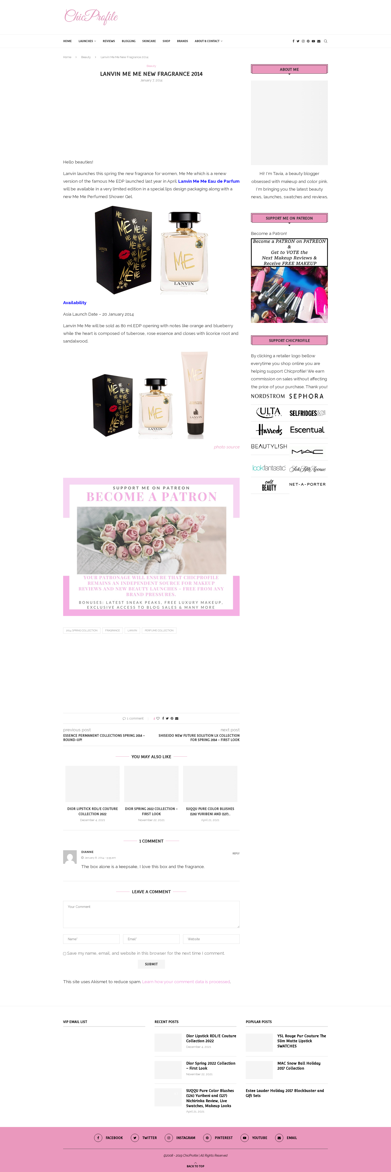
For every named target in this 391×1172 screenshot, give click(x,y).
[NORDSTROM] (268, 394)
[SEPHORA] (306, 394)
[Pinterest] (308, 41)
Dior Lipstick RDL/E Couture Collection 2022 (211, 1038)
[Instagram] (303, 41)
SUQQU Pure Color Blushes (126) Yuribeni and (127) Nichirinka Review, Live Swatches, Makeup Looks (210, 1098)
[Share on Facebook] (163, 718)
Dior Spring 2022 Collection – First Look (210, 1065)
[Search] (325, 41)
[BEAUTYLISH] (269, 444)
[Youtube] (313, 41)
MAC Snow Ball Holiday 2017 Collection (299, 1065)
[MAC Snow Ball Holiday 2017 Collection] (259, 1070)
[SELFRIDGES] (307, 411)
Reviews (109, 41)
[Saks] (307, 466)
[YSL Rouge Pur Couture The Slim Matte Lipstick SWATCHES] (259, 1043)
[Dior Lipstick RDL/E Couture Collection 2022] (92, 784)
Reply (236, 853)
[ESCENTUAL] (307, 427)
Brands (182, 41)
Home (67, 41)
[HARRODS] (269, 427)
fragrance (112, 630)
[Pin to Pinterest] (172, 718)
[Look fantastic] (269, 466)
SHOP (166, 41)
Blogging (129, 41)
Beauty (86, 57)
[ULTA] (269, 411)
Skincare (149, 41)
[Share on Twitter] (167, 718)
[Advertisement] (151, 119)
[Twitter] (298, 41)
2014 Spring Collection (82, 630)
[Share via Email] (176, 718)
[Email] (318, 41)
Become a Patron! (269, 233)
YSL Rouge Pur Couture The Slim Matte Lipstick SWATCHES (301, 1041)
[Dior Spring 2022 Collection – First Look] (151, 784)
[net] (307, 483)
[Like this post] (158, 718)
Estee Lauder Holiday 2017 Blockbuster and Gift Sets (285, 1093)
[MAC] (307, 449)
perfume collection (159, 630)
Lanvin (132, 630)
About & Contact (207, 41)
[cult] (269, 483)
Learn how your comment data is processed (186, 981)
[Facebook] (293, 41)
